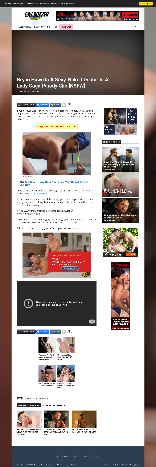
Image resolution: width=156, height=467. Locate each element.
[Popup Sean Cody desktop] (56, 279)
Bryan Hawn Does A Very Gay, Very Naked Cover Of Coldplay (54, 183)
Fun (55, 27)
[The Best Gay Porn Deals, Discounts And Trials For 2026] (29, 419)
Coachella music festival (34, 193)
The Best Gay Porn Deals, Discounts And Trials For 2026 (29, 431)
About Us (107, 465)
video (48, 398)
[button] (136, 27)
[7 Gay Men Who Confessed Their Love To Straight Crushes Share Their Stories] (120, 159)
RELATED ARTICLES (28, 405)
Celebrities (25, 27)
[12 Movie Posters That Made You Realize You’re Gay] (56, 419)
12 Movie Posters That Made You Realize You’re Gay (56, 431)
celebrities (27, 398)
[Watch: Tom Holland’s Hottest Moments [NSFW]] (84, 419)
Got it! (145, 3)
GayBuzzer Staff (24, 91)
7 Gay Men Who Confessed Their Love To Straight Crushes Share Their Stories (119, 164)
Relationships (42, 27)
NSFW (35, 398)
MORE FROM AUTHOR (53, 405)
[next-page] (22, 439)
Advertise (125, 465)
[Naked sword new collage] (120, 135)
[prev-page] (18, 439)
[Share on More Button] (64, 105)
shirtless (42, 398)
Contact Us (116, 465)
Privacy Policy (134, 465)
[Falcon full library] (120, 329)
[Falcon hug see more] (120, 256)
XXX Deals (66, 27)
